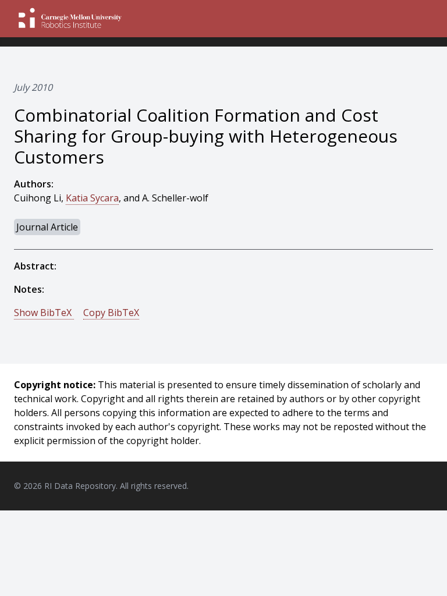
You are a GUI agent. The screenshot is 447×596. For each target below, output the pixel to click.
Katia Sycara (92, 197)
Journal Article (47, 227)
